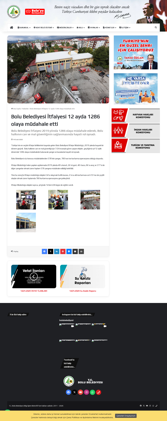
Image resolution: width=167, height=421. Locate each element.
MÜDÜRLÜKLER (65, 27)
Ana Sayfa (17, 109)
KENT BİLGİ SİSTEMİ (43, 27)
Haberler (25, 109)
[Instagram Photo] (83, 331)
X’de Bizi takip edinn (18, 314)
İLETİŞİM (124, 27)
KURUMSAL (24, 27)
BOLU (80, 27)
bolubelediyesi (66, 320)
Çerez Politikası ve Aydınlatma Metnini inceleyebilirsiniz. (90, 417)
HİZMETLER (109, 27)
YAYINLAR (94, 27)
